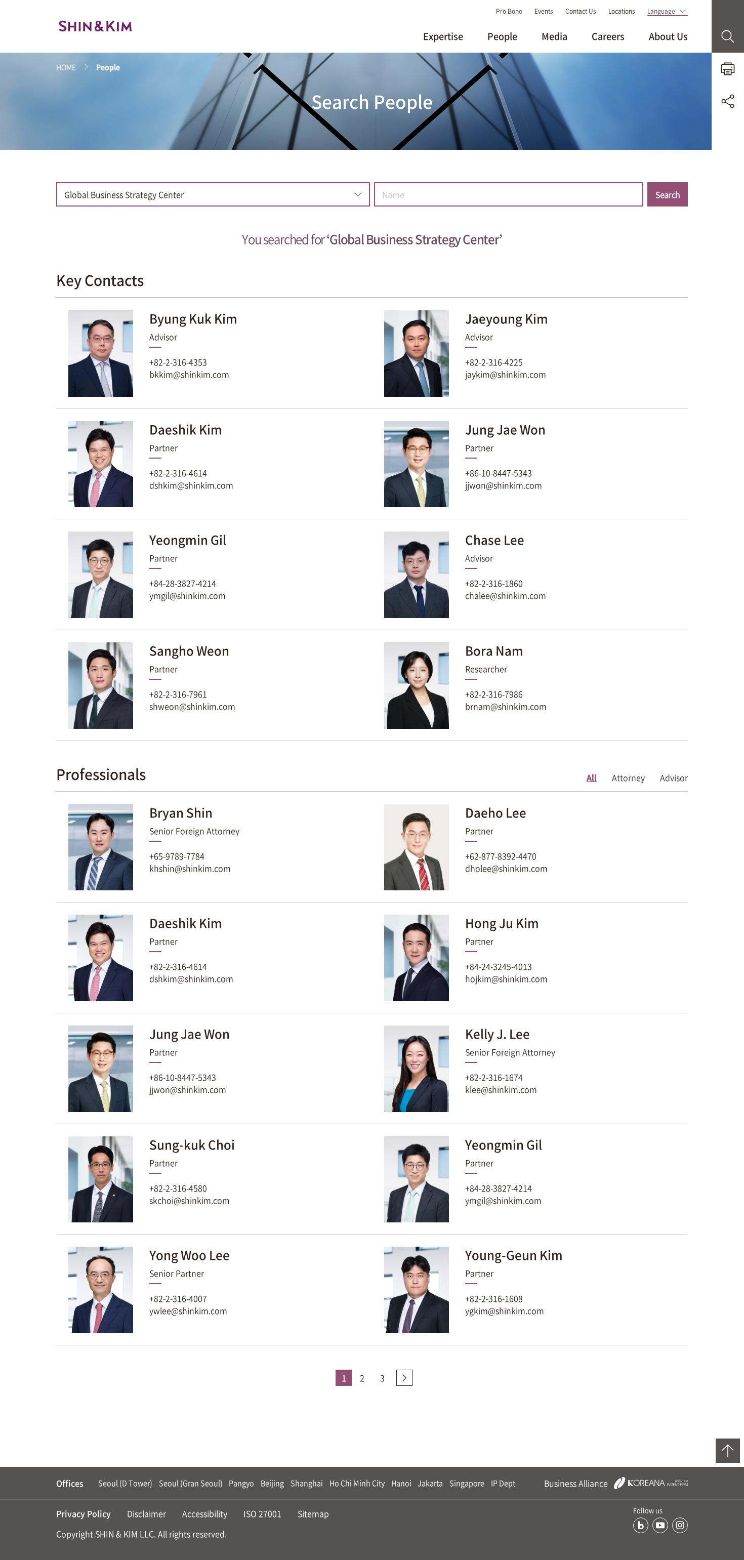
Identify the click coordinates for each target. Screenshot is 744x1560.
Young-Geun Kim (514, 1255)
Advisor (674, 777)
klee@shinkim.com (501, 1089)
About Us (668, 36)
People (502, 36)
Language (661, 11)
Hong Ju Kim (502, 923)
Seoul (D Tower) (125, 1483)
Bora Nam (494, 650)
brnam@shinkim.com (506, 706)
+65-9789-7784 (176, 856)
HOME (66, 67)
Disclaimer (146, 1513)
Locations (621, 11)
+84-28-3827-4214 (182, 583)
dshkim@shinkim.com (191, 485)
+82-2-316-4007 (178, 1298)
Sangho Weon (189, 650)
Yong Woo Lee (189, 1255)
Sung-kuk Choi (192, 1144)
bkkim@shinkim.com (189, 374)
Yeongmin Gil (187, 539)
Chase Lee (494, 539)
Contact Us (580, 11)
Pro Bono (509, 11)
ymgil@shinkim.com (187, 595)
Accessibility (204, 1513)
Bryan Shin (181, 812)
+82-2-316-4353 (178, 362)
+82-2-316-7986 (494, 694)
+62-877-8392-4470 (500, 856)
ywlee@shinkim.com (188, 1310)
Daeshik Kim (185, 429)
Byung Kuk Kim (193, 318)
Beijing (272, 1483)
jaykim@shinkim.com (505, 374)
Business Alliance (577, 1483)
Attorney (628, 777)
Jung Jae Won (505, 429)
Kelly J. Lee (497, 1033)
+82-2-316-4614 (178, 473)
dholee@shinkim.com (506, 868)
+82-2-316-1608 (494, 1298)
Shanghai (307, 1483)
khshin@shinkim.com (190, 868)
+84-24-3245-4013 (498, 966)
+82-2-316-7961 (178, 694)
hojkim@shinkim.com (506, 978)
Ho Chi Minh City (357, 1483)
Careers (608, 36)
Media (554, 36)
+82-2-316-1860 (494, 583)
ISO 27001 (262, 1513)
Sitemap (313, 1513)
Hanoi (401, 1483)
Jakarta (430, 1483)
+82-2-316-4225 (494, 362)
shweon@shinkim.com (192, 706)
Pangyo (241, 1483)
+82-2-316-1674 (494, 1077)
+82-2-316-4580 (178, 1188)
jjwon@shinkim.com (503, 485)
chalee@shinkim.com (505, 595)
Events (543, 11)
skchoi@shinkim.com (189, 1200)
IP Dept (503, 1483)
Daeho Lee (495, 812)
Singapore (466, 1483)
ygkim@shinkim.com (504, 1310)
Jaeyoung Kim (506, 318)
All (592, 777)
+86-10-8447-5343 (498, 473)
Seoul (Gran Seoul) (191, 1483)
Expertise (443, 36)
